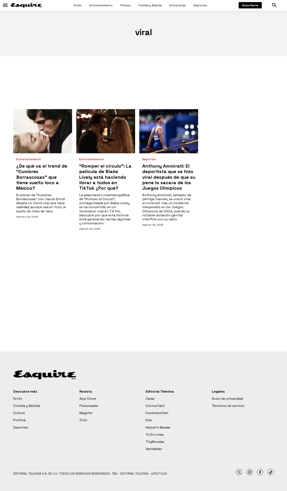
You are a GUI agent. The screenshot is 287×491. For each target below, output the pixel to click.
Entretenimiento (101, 5)
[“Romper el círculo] (105, 131)
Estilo (78, 5)
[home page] (26, 5)
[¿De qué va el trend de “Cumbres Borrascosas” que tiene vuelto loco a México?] (42, 131)
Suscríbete (250, 5)
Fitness (125, 5)
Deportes (200, 5)
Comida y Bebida (150, 5)
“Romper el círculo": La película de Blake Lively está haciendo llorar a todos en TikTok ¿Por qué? (105, 177)
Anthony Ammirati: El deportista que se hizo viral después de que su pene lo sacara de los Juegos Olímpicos (168, 177)
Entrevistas (177, 5)
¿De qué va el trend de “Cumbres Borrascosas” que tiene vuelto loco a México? (41, 177)
